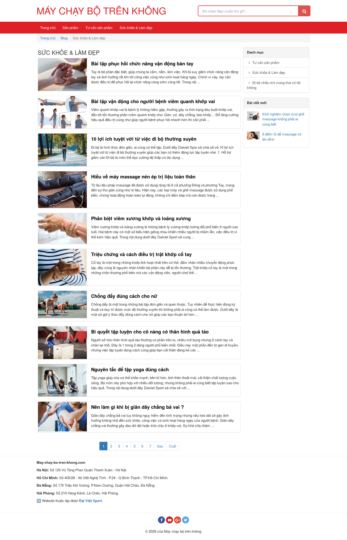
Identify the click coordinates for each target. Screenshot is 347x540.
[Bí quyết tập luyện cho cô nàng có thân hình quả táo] (62, 342)
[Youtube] (169, 519)
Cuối (172, 445)
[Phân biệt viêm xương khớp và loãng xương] (62, 228)
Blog (64, 37)
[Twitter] (185, 519)
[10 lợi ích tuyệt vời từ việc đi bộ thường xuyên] (62, 150)
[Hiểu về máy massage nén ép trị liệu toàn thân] (62, 189)
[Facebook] (161, 519)
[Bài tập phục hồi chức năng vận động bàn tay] (62, 74)
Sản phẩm (70, 27)
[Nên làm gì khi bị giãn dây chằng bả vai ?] (62, 416)
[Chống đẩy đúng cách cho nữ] (62, 304)
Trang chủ (47, 27)
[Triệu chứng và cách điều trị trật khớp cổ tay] (62, 267)
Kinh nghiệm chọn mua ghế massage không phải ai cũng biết (283, 119)
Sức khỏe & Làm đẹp (136, 27)
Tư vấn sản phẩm (99, 27)
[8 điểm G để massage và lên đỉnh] (253, 135)
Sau (160, 445)
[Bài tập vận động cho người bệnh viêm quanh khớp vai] (62, 112)
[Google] (177, 519)
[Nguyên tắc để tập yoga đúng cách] (62, 380)
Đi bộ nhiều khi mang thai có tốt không (273, 85)
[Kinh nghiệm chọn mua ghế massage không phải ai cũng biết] (253, 116)
